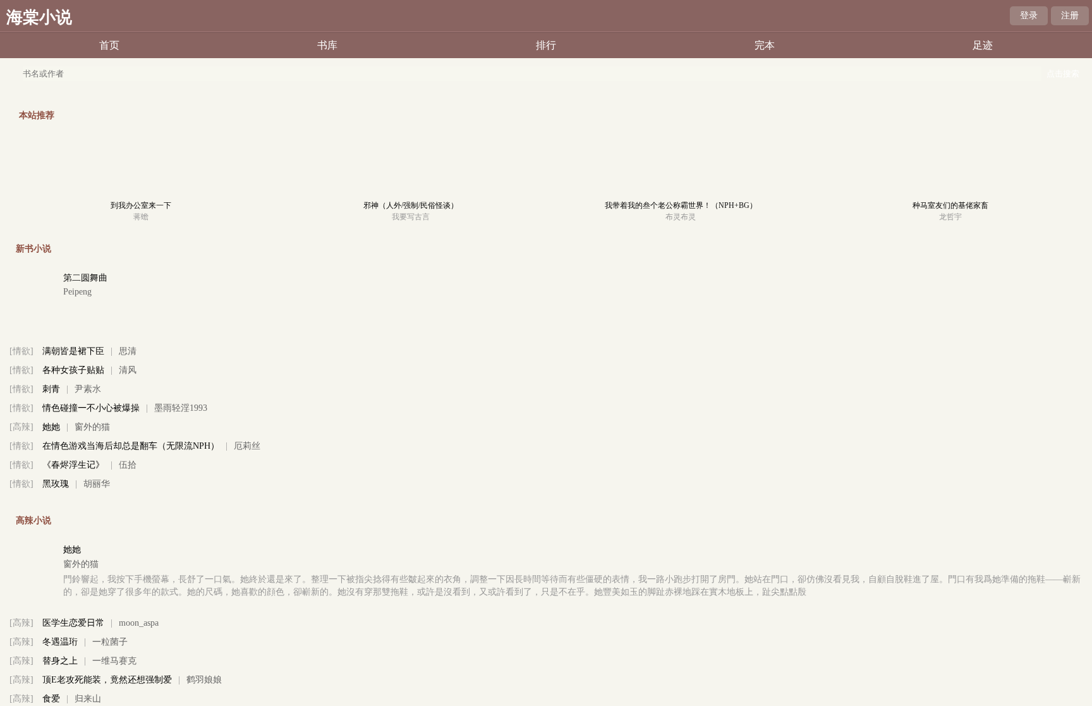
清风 (127, 370)
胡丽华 (96, 484)
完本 (765, 45)
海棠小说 (39, 17)
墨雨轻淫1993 (180, 408)
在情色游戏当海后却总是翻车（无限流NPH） (130, 446)
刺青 (51, 389)
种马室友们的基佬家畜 (950, 205)
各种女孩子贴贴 (73, 370)
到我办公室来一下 (141, 205)
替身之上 (60, 661)
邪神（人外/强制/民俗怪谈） (410, 205)
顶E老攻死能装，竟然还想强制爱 (107, 680)
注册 (1070, 15)
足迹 (983, 45)
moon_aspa (139, 623)
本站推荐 (36, 115)
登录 (1029, 15)
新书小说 (33, 248)
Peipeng (77, 291)
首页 (109, 45)
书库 (327, 45)
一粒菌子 (110, 642)
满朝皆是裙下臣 (73, 351)
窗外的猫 (92, 427)
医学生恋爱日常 (73, 623)
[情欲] (21, 351)
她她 (51, 427)
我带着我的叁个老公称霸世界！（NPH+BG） (681, 205)
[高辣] (21, 427)
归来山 (88, 698)
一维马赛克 (114, 661)
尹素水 (88, 389)
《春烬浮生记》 (73, 465)
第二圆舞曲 (85, 278)
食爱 (51, 698)
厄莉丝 (247, 446)
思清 (127, 351)
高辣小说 (33, 520)
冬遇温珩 (60, 642)
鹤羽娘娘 (204, 680)
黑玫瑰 (55, 484)
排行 (546, 45)
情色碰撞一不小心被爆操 (91, 408)
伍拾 (127, 465)
